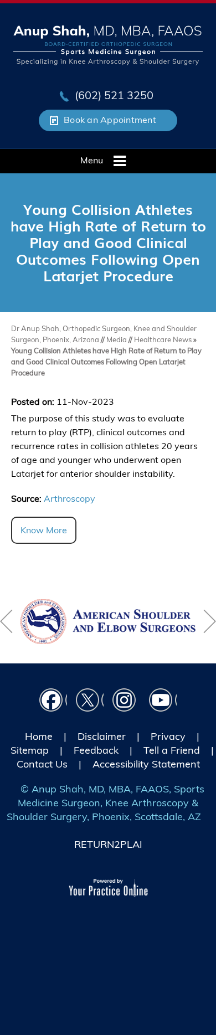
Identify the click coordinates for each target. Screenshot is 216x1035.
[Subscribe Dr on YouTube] (163, 701)
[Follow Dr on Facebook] (53, 701)
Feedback (96, 750)
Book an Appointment (110, 119)
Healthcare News (163, 339)
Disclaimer (102, 736)
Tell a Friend (171, 750)
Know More (43, 529)
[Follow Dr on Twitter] (90, 701)
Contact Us (42, 764)
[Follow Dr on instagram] (126, 701)
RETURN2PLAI (108, 844)
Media (117, 339)
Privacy (168, 736)
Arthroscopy (69, 498)
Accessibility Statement (146, 764)
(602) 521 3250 (114, 95)
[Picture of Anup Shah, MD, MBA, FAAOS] (108, 44)
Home (39, 736)
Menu (91, 160)
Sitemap (30, 750)
